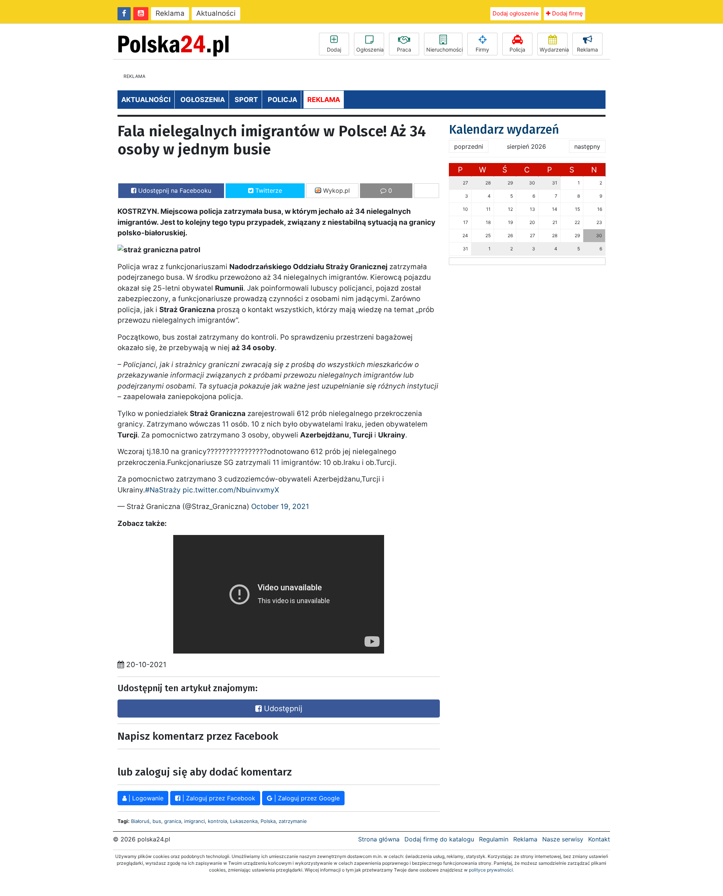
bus (157, 821)
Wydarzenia (553, 49)
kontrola (217, 821)
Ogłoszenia (370, 49)
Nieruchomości (444, 49)
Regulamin (493, 839)
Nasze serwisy (562, 839)
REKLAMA (323, 100)
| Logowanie (145, 798)
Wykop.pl (335, 190)
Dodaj (334, 49)
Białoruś (140, 821)
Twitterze (267, 190)
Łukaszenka (244, 821)
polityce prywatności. (491, 870)
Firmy (482, 49)
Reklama (170, 13)
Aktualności (216, 13)
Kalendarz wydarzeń (504, 129)
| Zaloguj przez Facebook (217, 798)
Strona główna (379, 839)
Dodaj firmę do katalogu (439, 839)
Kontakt (599, 839)
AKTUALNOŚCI (146, 100)
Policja (517, 49)
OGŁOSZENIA (202, 100)
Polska (268, 821)
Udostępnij (282, 708)
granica (172, 821)
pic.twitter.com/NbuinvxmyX (231, 490)
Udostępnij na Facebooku (173, 190)
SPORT (246, 100)
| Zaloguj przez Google (306, 798)
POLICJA (282, 100)
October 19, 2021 (280, 506)
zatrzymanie (293, 821)
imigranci (194, 821)
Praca (404, 49)
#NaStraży (163, 490)
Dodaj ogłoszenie (516, 13)
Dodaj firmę (567, 13)
